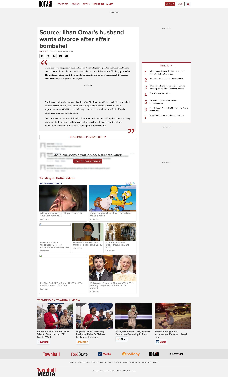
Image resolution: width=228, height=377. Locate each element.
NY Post (44, 51)
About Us (73, 362)
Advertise (103, 362)
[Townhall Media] (46, 372)
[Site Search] (188, 4)
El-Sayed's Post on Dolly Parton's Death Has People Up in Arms (132, 333)
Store (86, 4)
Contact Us (136, 362)
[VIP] (110, 4)
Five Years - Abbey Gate (160, 93)
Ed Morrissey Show (83, 362)
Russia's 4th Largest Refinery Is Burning (167, 115)
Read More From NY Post (87, 137)
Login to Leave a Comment (88, 161)
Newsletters (95, 362)
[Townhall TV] (99, 4)
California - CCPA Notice (150, 362)
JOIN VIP (170, 4)
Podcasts (63, 4)
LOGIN (180, 4)
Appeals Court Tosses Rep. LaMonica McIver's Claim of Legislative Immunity (90, 334)
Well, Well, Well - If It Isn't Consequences (167, 78)
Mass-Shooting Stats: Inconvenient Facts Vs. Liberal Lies (171, 334)
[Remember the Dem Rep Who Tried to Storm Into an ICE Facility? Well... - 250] (55, 316)
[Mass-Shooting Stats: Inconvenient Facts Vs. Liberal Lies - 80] (173, 316)
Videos (76, 4)
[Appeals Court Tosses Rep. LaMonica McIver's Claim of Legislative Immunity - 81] (94, 316)
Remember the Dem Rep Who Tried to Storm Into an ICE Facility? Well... (53, 334)
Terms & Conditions (114, 362)
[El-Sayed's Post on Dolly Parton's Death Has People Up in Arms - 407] (133, 316)
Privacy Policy (126, 362)
